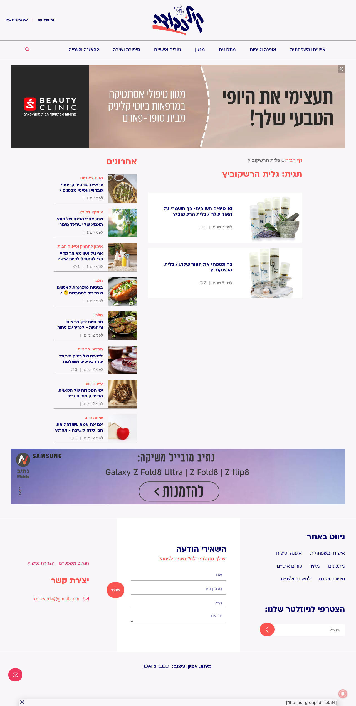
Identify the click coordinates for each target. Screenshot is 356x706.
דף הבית (293, 160)
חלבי (98, 280)
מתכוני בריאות (90, 349)
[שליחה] (262, 630)
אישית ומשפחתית (307, 49)
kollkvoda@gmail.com (56, 599)
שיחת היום (94, 417)
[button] (22, 702)
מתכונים (227, 49)
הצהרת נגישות (41, 563)
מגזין (200, 49)
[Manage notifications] (342, 693)
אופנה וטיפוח (263, 49)
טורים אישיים (167, 49)
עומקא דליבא (91, 212)
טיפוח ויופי (94, 383)
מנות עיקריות (91, 178)
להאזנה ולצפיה (84, 49)
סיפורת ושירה (126, 49)
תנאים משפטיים (74, 563)
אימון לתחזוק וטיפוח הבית (80, 246)
